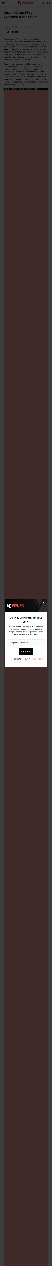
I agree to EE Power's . (28, 659)
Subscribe (26, 651)
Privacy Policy (37, 659)
